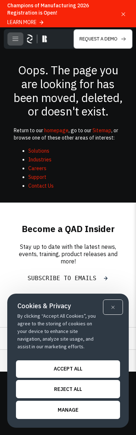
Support (37, 177)
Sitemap (101, 130)
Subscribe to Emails (64, 278)
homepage (56, 130)
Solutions (38, 151)
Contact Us (41, 186)
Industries (39, 159)
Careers (37, 168)
